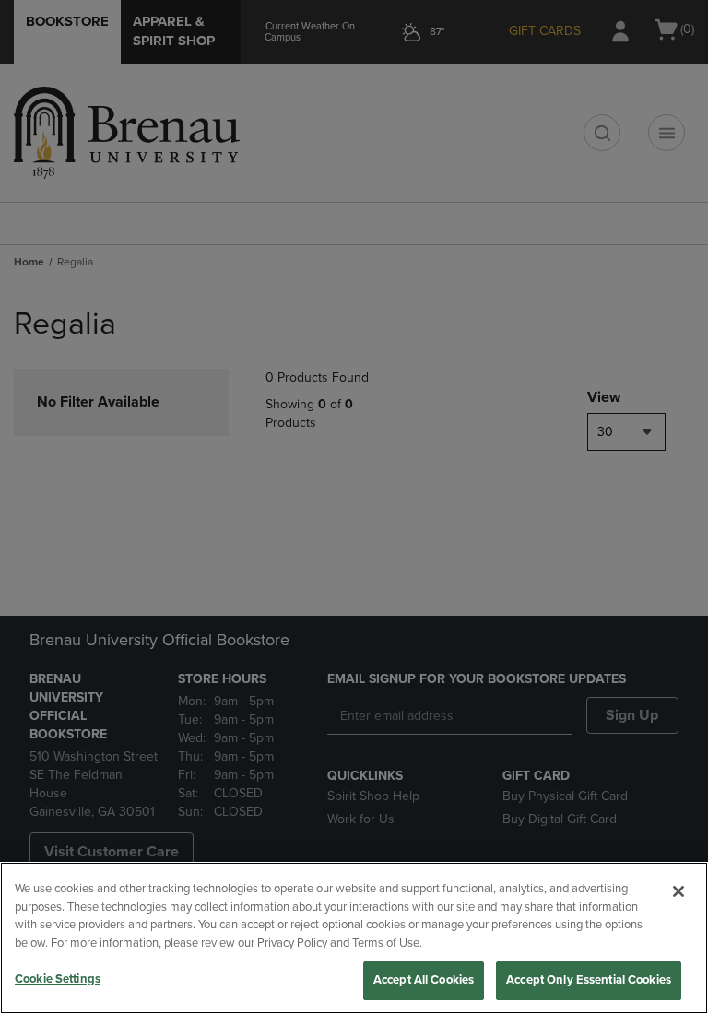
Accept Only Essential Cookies (588, 980)
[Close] (678, 891)
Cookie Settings (57, 979)
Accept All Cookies (423, 980)
